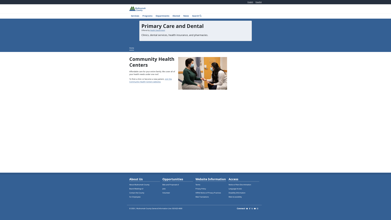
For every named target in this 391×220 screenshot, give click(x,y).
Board (135, 189)
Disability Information (237, 193)
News (186, 15)
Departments (162, 15)
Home (131, 48)
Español (259, 2)
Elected (176, 15)
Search (195, 15)
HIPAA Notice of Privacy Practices (208, 193)
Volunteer (166, 193)
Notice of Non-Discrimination (240, 185)
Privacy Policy (201, 189)
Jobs (164, 189)
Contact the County (136, 193)
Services (135, 15)
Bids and (169, 185)
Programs (147, 15)
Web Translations (202, 197)
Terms (198, 185)
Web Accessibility (235, 197)
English (250, 2)
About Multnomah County (139, 185)
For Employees (135, 197)
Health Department (157, 30)
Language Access (235, 189)
